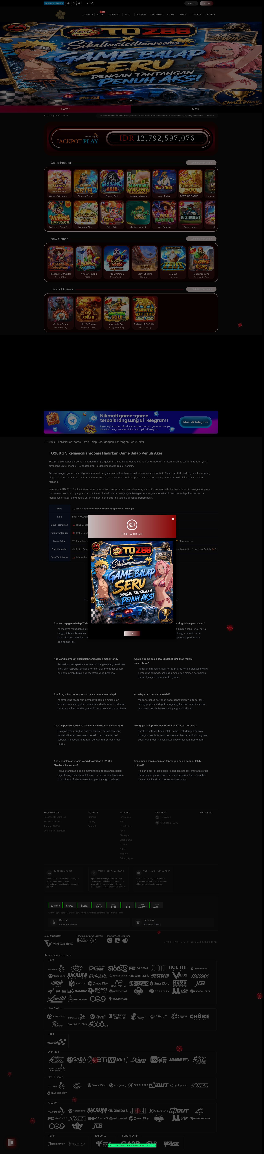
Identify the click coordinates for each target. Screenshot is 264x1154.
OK (132, 633)
